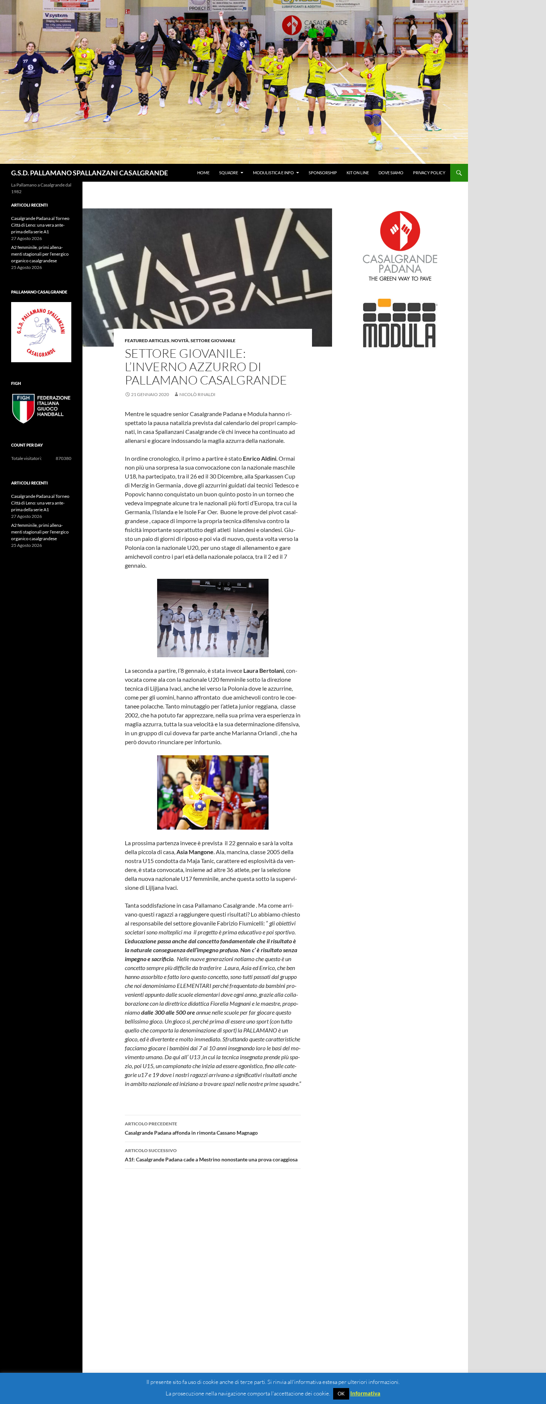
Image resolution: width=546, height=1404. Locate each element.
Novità (180, 340)
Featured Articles (147, 340)
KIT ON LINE (358, 172)
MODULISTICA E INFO (273, 172)
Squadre (228, 172)
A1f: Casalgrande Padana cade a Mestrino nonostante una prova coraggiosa (211, 1155)
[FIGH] (41, 408)
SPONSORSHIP (323, 172)
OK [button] (341, 1394)
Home (203, 172)
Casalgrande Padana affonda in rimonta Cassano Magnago (191, 1128)
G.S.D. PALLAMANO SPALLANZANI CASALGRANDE (89, 173)
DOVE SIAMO (390, 172)
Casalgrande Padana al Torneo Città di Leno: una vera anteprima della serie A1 (40, 224)
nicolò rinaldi (197, 394)
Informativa (365, 1393)
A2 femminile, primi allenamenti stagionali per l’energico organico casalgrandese (40, 253)
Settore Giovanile (213, 340)
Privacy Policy (429, 172)
